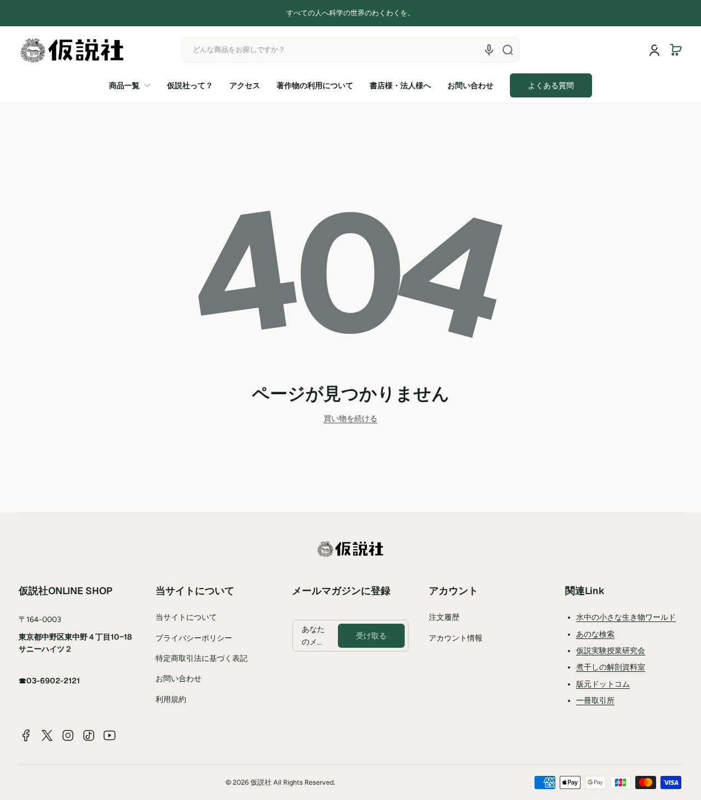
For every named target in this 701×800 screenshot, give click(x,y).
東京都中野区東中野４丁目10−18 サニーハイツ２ (75, 643)
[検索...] (507, 50)
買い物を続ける (350, 418)
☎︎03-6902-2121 (49, 681)
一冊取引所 (595, 700)
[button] (675, 49)
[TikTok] (88, 735)
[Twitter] (47, 735)
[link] (134, 85)
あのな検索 (595, 634)
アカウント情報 (455, 638)
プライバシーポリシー (194, 638)
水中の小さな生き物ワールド (626, 617)
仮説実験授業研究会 (610, 650)
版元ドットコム (603, 684)
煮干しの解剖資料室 (610, 667)
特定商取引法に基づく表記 (202, 658)
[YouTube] (109, 735)
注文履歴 (444, 617)
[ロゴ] (72, 50)
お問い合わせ (179, 678)
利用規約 (171, 699)
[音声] (489, 50)
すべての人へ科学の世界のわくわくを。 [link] (350, 13)
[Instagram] (67, 735)
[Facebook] (26, 735)
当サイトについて (186, 617)
